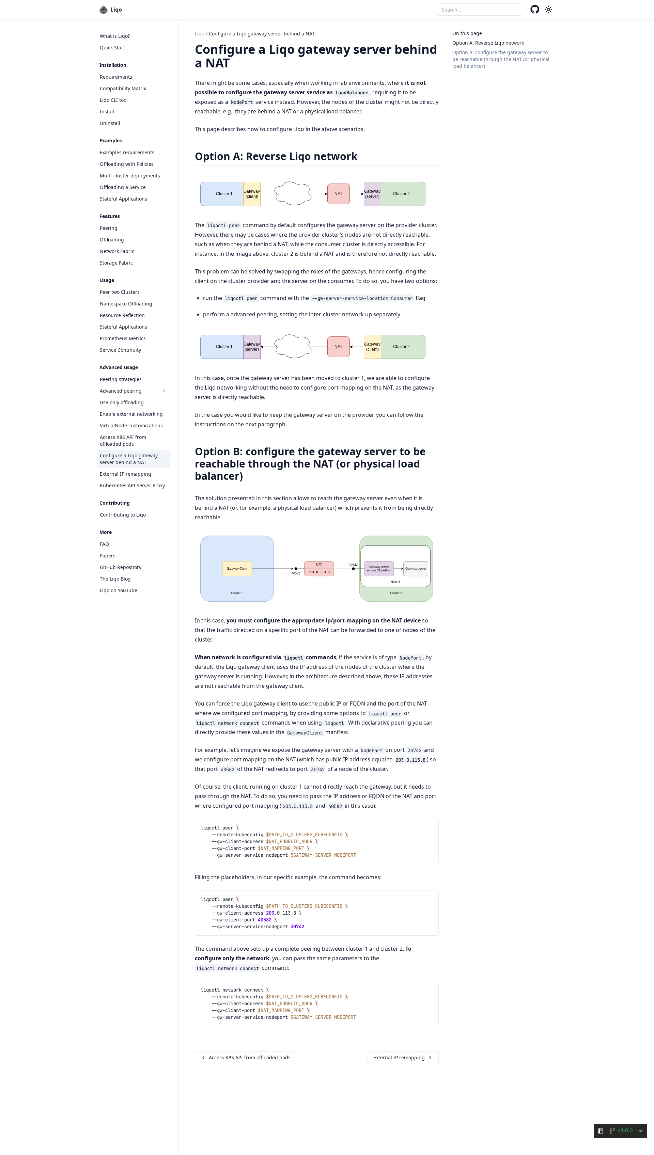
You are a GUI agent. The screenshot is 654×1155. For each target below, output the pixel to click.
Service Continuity (120, 350)
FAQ (104, 544)
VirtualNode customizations (131, 425)
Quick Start (112, 47)
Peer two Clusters (120, 292)
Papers (107, 555)
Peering (109, 228)
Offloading (112, 239)
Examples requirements (127, 152)
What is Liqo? (115, 36)
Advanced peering (121, 390)
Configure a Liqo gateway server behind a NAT (129, 458)
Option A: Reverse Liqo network (488, 42)
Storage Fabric (116, 262)
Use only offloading (122, 402)
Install (107, 111)
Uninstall (110, 123)
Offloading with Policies (127, 164)
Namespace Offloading (126, 303)
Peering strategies (121, 379)
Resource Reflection (122, 315)
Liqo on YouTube (118, 590)
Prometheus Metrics (123, 338)
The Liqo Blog (115, 578)
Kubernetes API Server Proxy (132, 485)
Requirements (116, 77)
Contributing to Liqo (123, 514)
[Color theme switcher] (548, 9)
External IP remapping (125, 474)
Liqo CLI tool (114, 100)
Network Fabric (117, 251)
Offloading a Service (123, 187)
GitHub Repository (120, 567)
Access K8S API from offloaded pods (123, 440)
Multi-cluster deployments (130, 175)
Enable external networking (131, 414)
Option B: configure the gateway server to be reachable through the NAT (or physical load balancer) (500, 59)
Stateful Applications (123, 198)
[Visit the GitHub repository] (535, 9)
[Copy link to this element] (234, 64)
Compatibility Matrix (123, 88)
